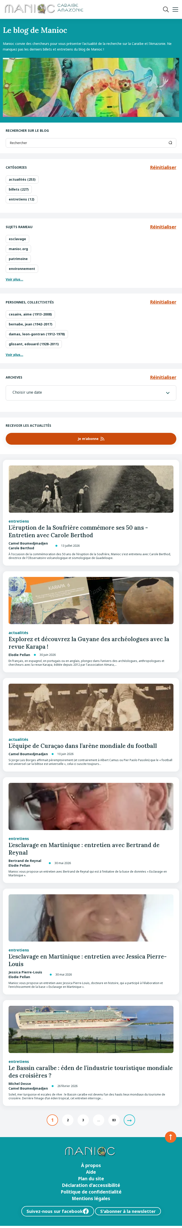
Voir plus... (14, 279)
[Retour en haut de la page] (170, 1137)
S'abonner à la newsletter (128, 1211)
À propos (91, 1165)
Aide (91, 1172)
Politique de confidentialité (91, 1192)
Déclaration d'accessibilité (91, 1185)
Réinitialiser (163, 167)
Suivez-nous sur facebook (55, 1211)
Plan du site (91, 1179)
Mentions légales (91, 1198)
